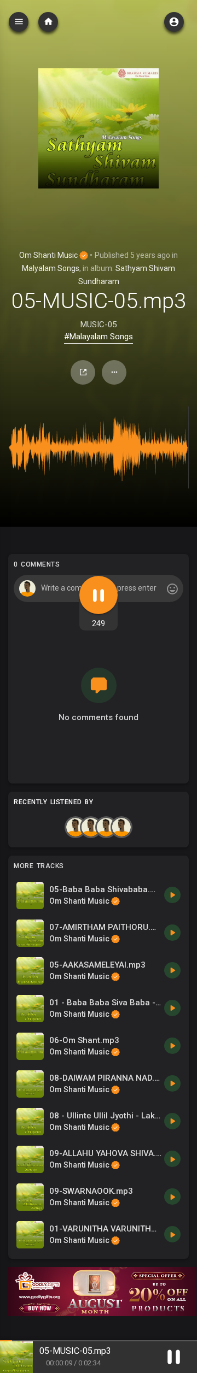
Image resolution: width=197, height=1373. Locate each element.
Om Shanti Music (49, 255)
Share (83, 372)
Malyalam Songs (50, 268)
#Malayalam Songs (98, 336)
